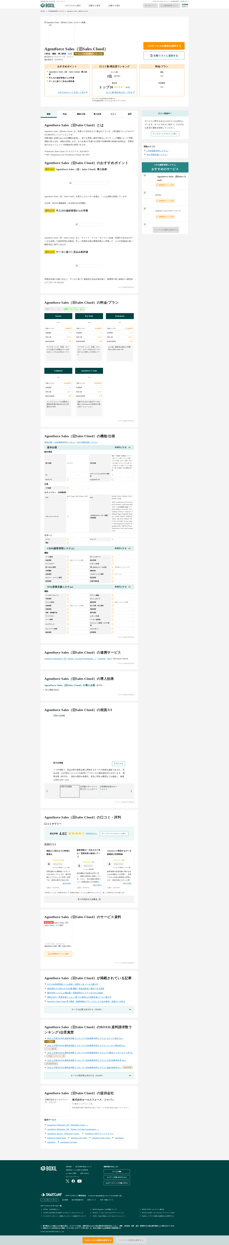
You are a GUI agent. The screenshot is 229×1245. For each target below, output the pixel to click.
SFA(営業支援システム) (87, 442)
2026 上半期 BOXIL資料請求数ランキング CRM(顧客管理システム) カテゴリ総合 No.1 (85, 1038)
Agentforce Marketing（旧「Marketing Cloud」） (68, 1125)
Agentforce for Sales (68, 1142)
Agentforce (119, 1138)
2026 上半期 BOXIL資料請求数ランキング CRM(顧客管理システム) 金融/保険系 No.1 (84, 1068)
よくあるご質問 (71, 1173)
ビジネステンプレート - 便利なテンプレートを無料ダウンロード (64, 1216)
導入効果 (97, 114)
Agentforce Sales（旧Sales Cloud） (78, 11)
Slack (109, 659)
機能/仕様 (81, 114)
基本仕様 (48, 442)
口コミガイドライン (72, 1176)
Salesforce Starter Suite (56, 1138)
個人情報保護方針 (77, 1200)
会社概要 (65, 1200)
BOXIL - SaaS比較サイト (51, 1209)
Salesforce (51, 1142)
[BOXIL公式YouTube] (79, 1181)
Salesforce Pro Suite (79, 1138)
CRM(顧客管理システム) (56, 11)
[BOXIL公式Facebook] (73, 1181)
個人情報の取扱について (83, 1166)
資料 (130, 114)
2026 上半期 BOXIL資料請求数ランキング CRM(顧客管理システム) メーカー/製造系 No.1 (86, 1046)
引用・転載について (106, 1200)
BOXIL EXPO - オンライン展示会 (153, 1209)
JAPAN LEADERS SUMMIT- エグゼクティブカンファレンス (63, 1212)
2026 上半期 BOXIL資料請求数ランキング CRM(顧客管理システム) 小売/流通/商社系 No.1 (86, 1060)
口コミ (114, 114)
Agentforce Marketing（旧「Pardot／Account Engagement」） (70, 659)
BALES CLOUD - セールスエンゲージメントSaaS (158, 1212)
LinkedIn (102, 659)
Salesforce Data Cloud (101, 1138)
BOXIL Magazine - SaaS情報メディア (105, 1209)
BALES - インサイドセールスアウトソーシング (108, 1212)
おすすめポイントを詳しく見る (72, 92)
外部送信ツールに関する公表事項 (77, 1170)
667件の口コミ (91, 833)
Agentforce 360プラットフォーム (99, 1134)
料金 (65, 114)
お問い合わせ (84, 1173)
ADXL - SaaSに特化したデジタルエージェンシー (109, 1216)
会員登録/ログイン (185, 6)
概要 (49, 114)
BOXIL (43, 11)
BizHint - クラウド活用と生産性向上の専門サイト (158, 1216)
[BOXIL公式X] (67, 1181)
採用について (91, 1200)
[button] (58, 864)
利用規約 (69, 1166)
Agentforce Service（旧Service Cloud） (63, 1134)
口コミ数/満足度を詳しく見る (119, 92)
